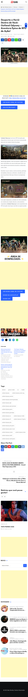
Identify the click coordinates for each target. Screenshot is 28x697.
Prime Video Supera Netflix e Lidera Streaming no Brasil (18, 653)
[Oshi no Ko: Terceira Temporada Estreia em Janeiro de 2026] (4, 608)
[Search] (26, 2)
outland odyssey (5, 393)
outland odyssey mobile (19, 416)
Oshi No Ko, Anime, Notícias (17, 606)
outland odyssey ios (6, 416)
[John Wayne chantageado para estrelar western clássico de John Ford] (4, 640)
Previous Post (7, 461)
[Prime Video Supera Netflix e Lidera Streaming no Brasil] (4, 650)
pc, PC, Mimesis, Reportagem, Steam (19, 617)
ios (18, 389)
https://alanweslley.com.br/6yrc (17, 98)
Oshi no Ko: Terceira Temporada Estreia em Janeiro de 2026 (17, 610)
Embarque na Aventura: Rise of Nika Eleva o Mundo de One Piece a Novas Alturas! (14, 480)
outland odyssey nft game (20, 419)
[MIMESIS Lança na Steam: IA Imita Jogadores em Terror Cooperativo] (4, 619)
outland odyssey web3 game (8, 438)
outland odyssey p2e (6, 422)
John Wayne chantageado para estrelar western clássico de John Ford (18, 642)
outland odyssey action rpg (18, 393)
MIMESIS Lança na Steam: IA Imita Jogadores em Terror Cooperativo (19, 621)
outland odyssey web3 (7, 435)
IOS (6, 524)
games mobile (11, 389)
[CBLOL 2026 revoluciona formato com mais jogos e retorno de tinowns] (4, 629)
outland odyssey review (7, 432)
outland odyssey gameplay (8, 412)
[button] (2, 496)
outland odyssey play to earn (8, 429)
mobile (22, 389)
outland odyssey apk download (9, 406)
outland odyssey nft (6, 419)
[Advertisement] (14, 81)
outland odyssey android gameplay (10, 399)
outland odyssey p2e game (8, 425)
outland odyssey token (20, 432)
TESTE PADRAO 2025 (7, 526)
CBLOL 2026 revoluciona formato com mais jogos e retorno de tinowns (18, 632)
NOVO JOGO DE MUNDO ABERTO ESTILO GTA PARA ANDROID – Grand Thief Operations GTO (13, 464)
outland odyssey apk (6, 402)
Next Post (21, 476)
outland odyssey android (7, 396)
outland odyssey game (7, 409)
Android (3, 524)
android (3, 389)
